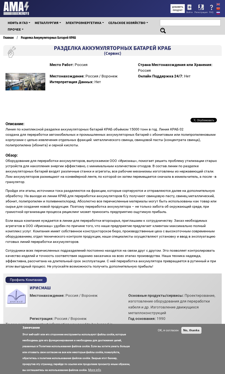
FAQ (211, 12)
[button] (41, 65)
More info (94, 370)
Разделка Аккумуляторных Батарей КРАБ (48, 38)
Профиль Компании (26, 280)
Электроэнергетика (83, 22)
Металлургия (46, 22)
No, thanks (191, 330)
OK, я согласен (168, 330)
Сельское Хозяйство (126, 22)
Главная (8, 38)
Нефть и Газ (18, 22)
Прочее (14, 29)
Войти (189, 12)
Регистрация (200, 12)
